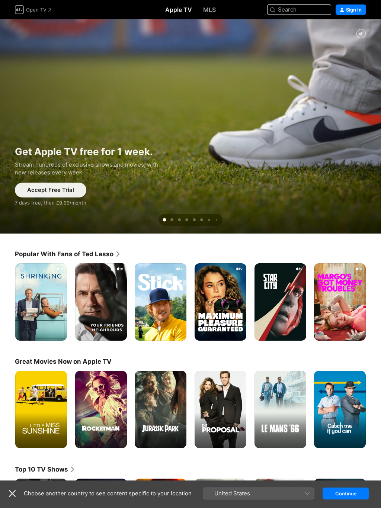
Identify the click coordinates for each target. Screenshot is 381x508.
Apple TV (178, 9)
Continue (346, 493)
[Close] (12, 493)
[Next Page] (373, 302)
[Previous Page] (7, 302)
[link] (68, 254)
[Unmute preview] (361, 34)
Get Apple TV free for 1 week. (190, 126)
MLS (209, 9)
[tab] (164, 220)
